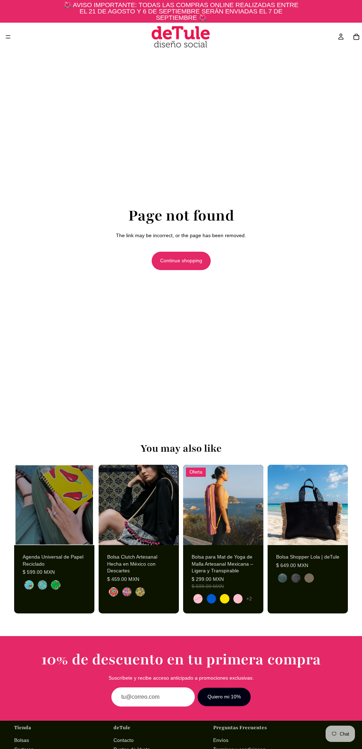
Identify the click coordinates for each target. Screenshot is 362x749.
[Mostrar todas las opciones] (249, 598)
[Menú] (8, 37)
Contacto (123, 740)
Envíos (220, 740)
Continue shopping (181, 260)
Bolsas (21, 740)
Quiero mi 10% (224, 696)
